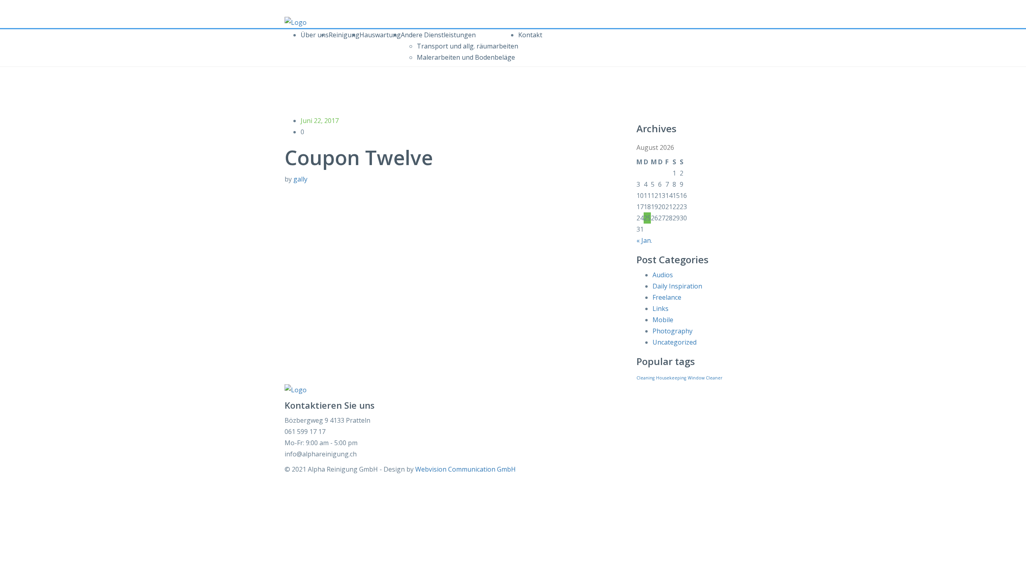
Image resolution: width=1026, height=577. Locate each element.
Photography (672, 331)
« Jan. (644, 240)
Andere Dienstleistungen (438, 34)
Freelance (666, 297)
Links (660, 308)
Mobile (662, 319)
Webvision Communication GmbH (465, 469)
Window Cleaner (705, 378)
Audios (662, 274)
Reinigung (344, 34)
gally (300, 179)
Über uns (315, 34)
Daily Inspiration (677, 286)
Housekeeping (671, 378)
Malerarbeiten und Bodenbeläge (466, 57)
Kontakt (530, 34)
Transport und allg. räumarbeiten (467, 46)
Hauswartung (380, 34)
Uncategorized (674, 342)
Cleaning (645, 378)
